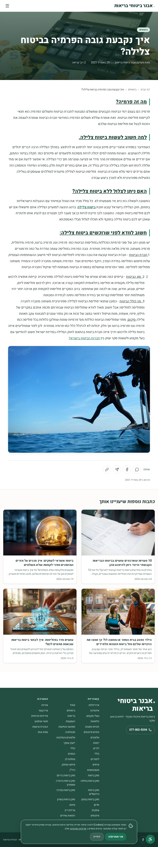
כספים (71, 754)
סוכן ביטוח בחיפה (90, 781)
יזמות (96, 743)
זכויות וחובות (92, 727)
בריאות (71, 716)
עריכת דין (70, 810)
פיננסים (95, 816)
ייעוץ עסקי (69, 743)
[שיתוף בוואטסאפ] (137, 469)
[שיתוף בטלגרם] (117, 469)
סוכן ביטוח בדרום (66, 775)
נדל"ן (72, 770)
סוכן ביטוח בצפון (90, 799)
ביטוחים (143, 29)
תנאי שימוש (41, 721)
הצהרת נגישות (40, 727)
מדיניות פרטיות (39, 716)
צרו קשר (43, 710)
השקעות (70, 721)
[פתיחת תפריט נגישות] (150, 839)
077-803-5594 (138, 730)
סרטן (96, 805)
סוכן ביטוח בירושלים (93, 792)
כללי (72, 748)
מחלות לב (70, 759)
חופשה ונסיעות (67, 727)
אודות (44, 705)
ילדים (96, 748)
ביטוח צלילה (86, 207)
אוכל (72, 705)
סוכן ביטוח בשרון (66, 799)
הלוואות (95, 721)
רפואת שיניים (67, 816)
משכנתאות (93, 770)
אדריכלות (94, 705)
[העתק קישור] (107, 469)
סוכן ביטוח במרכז (65, 790)
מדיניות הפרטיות (78, 828)
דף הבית (145, 90)
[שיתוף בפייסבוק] (127, 469)
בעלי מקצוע (92, 716)
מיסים (96, 765)
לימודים (95, 759)
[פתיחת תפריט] (7, 6)
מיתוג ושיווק (68, 765)
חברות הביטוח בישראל (84, 338)
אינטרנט (94, 710)
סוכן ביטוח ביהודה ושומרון (65, 783)
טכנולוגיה (70, 732)
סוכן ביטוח (93, 775)
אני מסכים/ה (115, 837)
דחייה (96, 837)
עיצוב (72, 805)
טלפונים (95, 738)
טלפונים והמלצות (65, 738)
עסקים (95, 810)
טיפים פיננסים (91, 732)
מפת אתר (42, 732)
